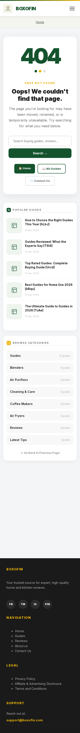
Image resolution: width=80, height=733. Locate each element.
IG (35, 604)
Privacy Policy (25, 679)
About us (21, 646)
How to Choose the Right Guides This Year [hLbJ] (49, 222)
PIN (47, 604)
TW (23, 604)
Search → (40, 153)
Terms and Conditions (31, 688)
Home (19, 631)
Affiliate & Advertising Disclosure (38, 683)
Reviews (21, 641)
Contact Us (23, 651)
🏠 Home (25, 168)
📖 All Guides (51, 168)
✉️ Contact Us (40, 180)
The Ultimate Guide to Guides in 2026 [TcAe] (49, 308)
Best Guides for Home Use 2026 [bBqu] (49, 287)
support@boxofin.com (24, 720)
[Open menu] (72, 8)
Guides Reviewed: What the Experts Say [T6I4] (45, 243)
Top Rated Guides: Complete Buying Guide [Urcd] (46, 265)
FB (11, 604)
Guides (20, 636)
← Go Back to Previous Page (40, 452)
